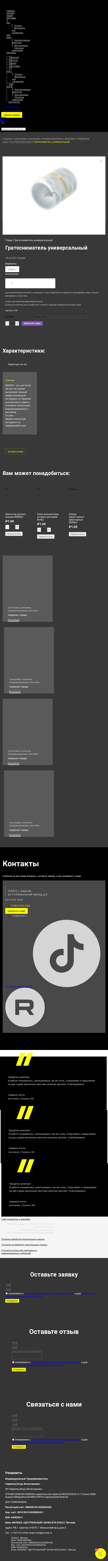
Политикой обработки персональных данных (49, 1293)
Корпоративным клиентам (21, 41)
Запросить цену (32, 323)
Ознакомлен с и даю (50, 1363)
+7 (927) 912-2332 (12, 111)
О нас (8, 22)
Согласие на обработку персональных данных (24, 1245)
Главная (10, 11)
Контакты (11, 53)
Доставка (11, 18)
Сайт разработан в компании (15, 1219)
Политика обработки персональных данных (23, 1239)
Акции (10, 16)
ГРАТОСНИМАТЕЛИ (20, 142)
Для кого (9, 36)
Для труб (9, 316)
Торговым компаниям (18, 49)
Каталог (10, 13)
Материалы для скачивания (18, 30)
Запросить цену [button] (14, 534)
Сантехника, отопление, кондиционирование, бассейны (44, 138)
